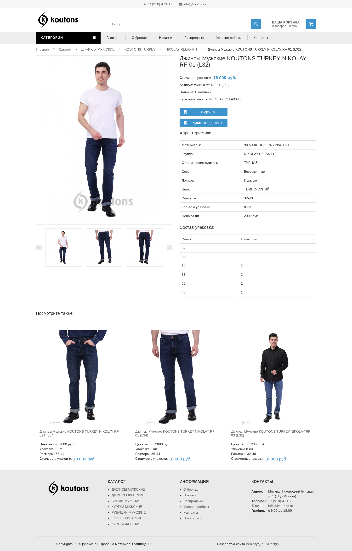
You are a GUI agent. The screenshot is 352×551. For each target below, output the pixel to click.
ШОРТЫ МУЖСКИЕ (127, 518)
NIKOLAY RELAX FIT (181, 49)
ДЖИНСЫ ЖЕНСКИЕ (128, 495)
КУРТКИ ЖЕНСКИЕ (127, 524)
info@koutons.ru (195, 4)
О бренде (139, 38)
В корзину (207, 112)
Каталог (65, 49)
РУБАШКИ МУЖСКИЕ (129, 512)
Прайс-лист (192, 518)
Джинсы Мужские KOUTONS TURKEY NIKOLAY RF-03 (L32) (271, 433)
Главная (113, 38)
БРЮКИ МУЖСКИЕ (127, 501)
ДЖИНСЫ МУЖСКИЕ (97, 49)
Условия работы (228, 38)
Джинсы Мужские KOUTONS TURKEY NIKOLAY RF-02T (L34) (80, 433)
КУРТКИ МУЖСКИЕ (127, 507)
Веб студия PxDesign (262, 544)
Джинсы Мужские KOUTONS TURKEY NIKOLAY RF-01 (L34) (175, 433)
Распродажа (194, 38)
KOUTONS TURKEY (140, 49)
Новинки (165, 38)
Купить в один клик (207, 123)
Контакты (261, 38)
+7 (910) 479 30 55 (161, 4)
